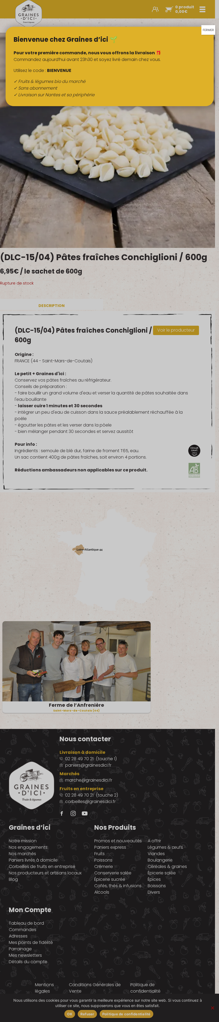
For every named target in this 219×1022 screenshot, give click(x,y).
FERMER (208, 30)
